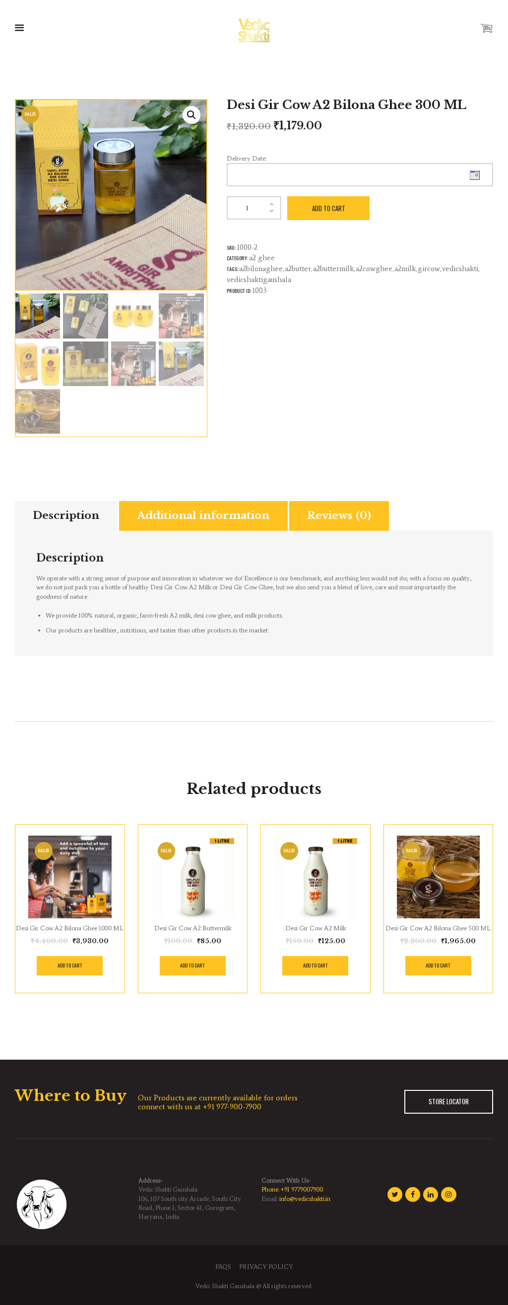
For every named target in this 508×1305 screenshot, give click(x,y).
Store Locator (449, 1101)
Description (66, 515)
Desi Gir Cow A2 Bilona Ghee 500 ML (438, 928)
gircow (429, 268)
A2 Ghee (262, 257)
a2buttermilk (333, 268)
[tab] (66, 516)
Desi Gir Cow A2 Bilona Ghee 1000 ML (70, 928)
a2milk (405, 268)
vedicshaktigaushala (259, 279)
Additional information (203, 515)
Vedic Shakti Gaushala (224, 1286)
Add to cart (328, 208)
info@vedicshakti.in (304, 1198)
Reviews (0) (339, 515)
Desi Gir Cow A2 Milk (315, 928)
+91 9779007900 (302, 1189)
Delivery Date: (246, 158)
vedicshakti (460, 268)
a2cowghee (374, 268)
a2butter (298, 268)
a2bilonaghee (261, 268)
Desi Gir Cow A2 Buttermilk (192, 928)
